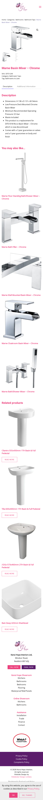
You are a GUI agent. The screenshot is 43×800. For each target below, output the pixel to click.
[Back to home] (21, 7)
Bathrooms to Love (12, 78)
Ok (13, 795)
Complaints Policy (21, 762)
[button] (40, 7)
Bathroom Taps (30, 20)
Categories (10, 20)
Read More (9, 459)
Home (4, 20)
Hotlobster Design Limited (21, 777)
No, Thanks (27, 795)
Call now (14, 667)
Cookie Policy (21, 759)
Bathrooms (19, 20)
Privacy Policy (21, 756)
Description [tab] (7, 86)
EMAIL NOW (28, 667)
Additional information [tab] (26, 86)
